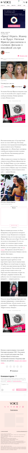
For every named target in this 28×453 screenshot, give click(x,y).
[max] (23, 407)
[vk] (8, 407)
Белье (22, 58)
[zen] (14, 407)
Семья (19, 58)
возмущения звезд (14, 58)
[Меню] (1, 2)
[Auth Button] (26, 2)
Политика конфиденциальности (22, 431)
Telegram (4, 59)
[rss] (5, 407)
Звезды (2, 32)
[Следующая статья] (14, 395)
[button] (26, 87)
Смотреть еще (14, 225)
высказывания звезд (6, 58)
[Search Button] (24, 2)
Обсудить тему (23, 56)
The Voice (7, 2)
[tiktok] (20, 407)
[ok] (17, 407)
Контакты (14, 410)
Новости (7, 32)
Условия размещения (4, 431)
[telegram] (11, 407)
